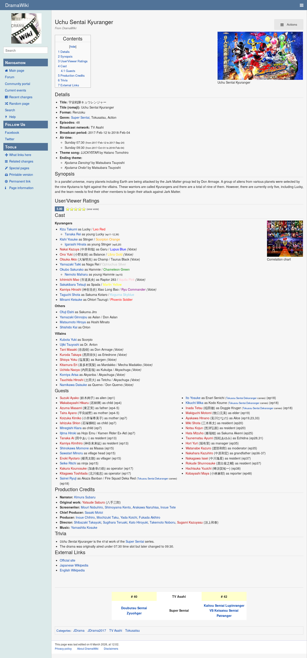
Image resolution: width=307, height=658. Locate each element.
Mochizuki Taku (108, 517)
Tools (10, 146)
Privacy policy (63, 648)
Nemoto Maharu (76, 274)
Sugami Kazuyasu (190, 522)
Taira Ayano (68, 412)
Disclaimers (111, 648)
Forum (9, 77)
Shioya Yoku (68, 359)
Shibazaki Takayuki (87, 522)
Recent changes (20, 97)
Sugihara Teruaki (115, 522)
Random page (19, 103)
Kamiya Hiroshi (70, 289)
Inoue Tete (168, 507)
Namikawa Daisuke (73, 384)
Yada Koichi (128, 517)
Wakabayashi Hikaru (74, 402)
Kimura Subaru (85, 497)
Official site (67, 560)
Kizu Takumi (68, 229)
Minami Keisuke (71, 299)
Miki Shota (193, 423)
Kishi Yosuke (69, 239)
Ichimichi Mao (69, 279)
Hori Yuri (192, 443)
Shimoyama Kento (118, 507)
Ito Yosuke (193, 397)
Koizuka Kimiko (70, 418)
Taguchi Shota (70, 294)
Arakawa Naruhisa (146, 507)
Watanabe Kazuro (198, 448)
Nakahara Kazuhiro (199, 453)
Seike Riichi (68, 463)
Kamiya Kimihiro (71, 443)
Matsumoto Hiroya (73, 322)
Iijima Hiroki (68, 433)
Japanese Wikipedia (74, 565)
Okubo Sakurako (72, 269)
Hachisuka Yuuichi (198, 468)
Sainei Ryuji (68, 478)
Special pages (19, 168)
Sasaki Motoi (94, 512)
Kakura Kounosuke (73, 468)
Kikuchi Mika (194, 402)
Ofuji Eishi (67, 312)
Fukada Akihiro (149, 517)
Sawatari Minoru (71, 453)
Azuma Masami (71, 408)
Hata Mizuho (195, 433)
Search (10, 110)
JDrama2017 (97, 630)
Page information (21, 187)
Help (12, 116)
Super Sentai (80, 117)
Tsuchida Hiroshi (71, 379)
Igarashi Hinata (75, 244)
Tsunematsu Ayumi (199, 438)
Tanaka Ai (67, 438)
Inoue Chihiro (85, 517)
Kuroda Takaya (70, 354)
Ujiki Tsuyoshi (69, 344)
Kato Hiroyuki (138, 522)
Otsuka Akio (68, 259)
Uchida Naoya (70, 369)
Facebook (12, 132)
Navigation (15, 62)
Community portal (17, 83)
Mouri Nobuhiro (92, 507)
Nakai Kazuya (69, 249)
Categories (63, 630)
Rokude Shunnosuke (200, 463)
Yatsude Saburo (93, 502)
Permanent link (20, 181)
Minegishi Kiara (71, 428)
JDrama (79, 630)
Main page (16, 70)
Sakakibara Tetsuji (73, 284)
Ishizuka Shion (70, 423)
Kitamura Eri (68, 364)
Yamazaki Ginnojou (73, 317)
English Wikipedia (72, 570)
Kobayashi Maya (197, 473)
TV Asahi (115, 630)
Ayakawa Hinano (197, 418)
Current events (15, 90)
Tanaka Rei (73, 234)
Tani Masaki (68, 349)
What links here (20, 154)
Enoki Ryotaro (70, 458)
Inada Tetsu (194, 408)
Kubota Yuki (68, 339)
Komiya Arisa (69, 374)
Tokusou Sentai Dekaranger (153, 478)
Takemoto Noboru (162, 522)
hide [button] (73, 46)
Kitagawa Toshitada (74, 473)
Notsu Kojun (194, 428)
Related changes (21, 161)
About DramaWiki (87, 648)
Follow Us (15, 124)
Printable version (21, 174)
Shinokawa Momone (74, 448)
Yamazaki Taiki (70, 264)
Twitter (9, 139)
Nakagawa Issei (197, 458)
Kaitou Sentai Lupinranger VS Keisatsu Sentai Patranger (224, 610)
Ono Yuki (66, 254)
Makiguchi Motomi (198, 412)
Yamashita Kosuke (84, 527)
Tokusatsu (132, 630)
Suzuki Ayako (69, 397)
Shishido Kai (68, 327)
